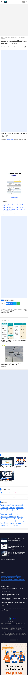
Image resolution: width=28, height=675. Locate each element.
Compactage (7, 505)
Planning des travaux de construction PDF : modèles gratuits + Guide (6, 481)
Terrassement (4, 518)
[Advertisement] (14, 20)
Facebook (10, 303)
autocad (7, 521)
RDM (18, 516)
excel (6, 37)
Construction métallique (17, 505)
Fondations (9, 509)
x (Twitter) (7, 496)
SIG (21, 516)
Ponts (17, 514)
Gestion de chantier (18, 509)
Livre (21, 512)
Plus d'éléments (23, 320)
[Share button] (22, 303)
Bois (2, 505)
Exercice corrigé (19, 507)
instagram (22, 492)
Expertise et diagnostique (15, 575)
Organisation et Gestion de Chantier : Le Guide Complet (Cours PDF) (12, 589)
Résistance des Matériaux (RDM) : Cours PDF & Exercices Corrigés (14, 609)
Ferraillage (3, 509)
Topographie (17, 518)
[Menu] (2, 2)
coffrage (22, 521)
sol (10, 525)
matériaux (12, 523)
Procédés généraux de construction (8, 516)
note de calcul (10, 139)
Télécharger (14, 197)
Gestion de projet (4, 512)
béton (18, 521)
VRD (22, 518)
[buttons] (10, 640)
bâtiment (13, 521)
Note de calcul (4, 514)
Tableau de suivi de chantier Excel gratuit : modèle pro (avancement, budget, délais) (21, 467)
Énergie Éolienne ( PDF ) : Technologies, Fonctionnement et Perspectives (11, 364)
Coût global (12, 507)
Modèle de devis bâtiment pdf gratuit (10, 594)
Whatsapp (18, 303)
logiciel (6, 523)
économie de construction (6, 579)
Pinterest (21, 496)
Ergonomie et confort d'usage (14, 577)
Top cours (11, 518)
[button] (23, 2)
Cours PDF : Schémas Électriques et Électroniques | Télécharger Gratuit (13, 341)
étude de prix (15, 525)
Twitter (15, 303)
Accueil (2, 37)
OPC (10, 514)
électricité (7, 300)
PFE (13, 514)
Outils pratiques (4, 575)
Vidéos (2, 521)
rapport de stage (4, 525)
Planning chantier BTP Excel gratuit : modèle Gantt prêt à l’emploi (6, 467)
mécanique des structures (19, 579)
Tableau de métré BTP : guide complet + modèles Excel (14, 598)
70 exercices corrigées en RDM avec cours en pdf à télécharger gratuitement (13, 603)
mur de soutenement (20, 523)
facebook (8, 492)
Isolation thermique (14, 512)
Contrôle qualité (4, 507)
